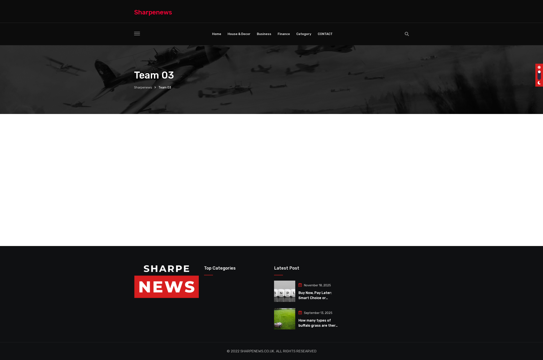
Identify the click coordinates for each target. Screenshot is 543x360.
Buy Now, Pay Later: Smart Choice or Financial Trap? (315, 298)
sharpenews (153, 12)
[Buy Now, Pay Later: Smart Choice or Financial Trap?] (284, 291)
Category (303, 34)
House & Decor (239, 34)
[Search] (407, 34)
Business (264, 34)
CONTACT (325, 34)
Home (216, 34)
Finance (284, 34)
